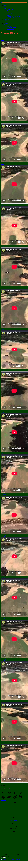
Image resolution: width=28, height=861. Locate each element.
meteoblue (3, 800)
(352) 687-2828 (14, 820)
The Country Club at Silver (7, 2)
